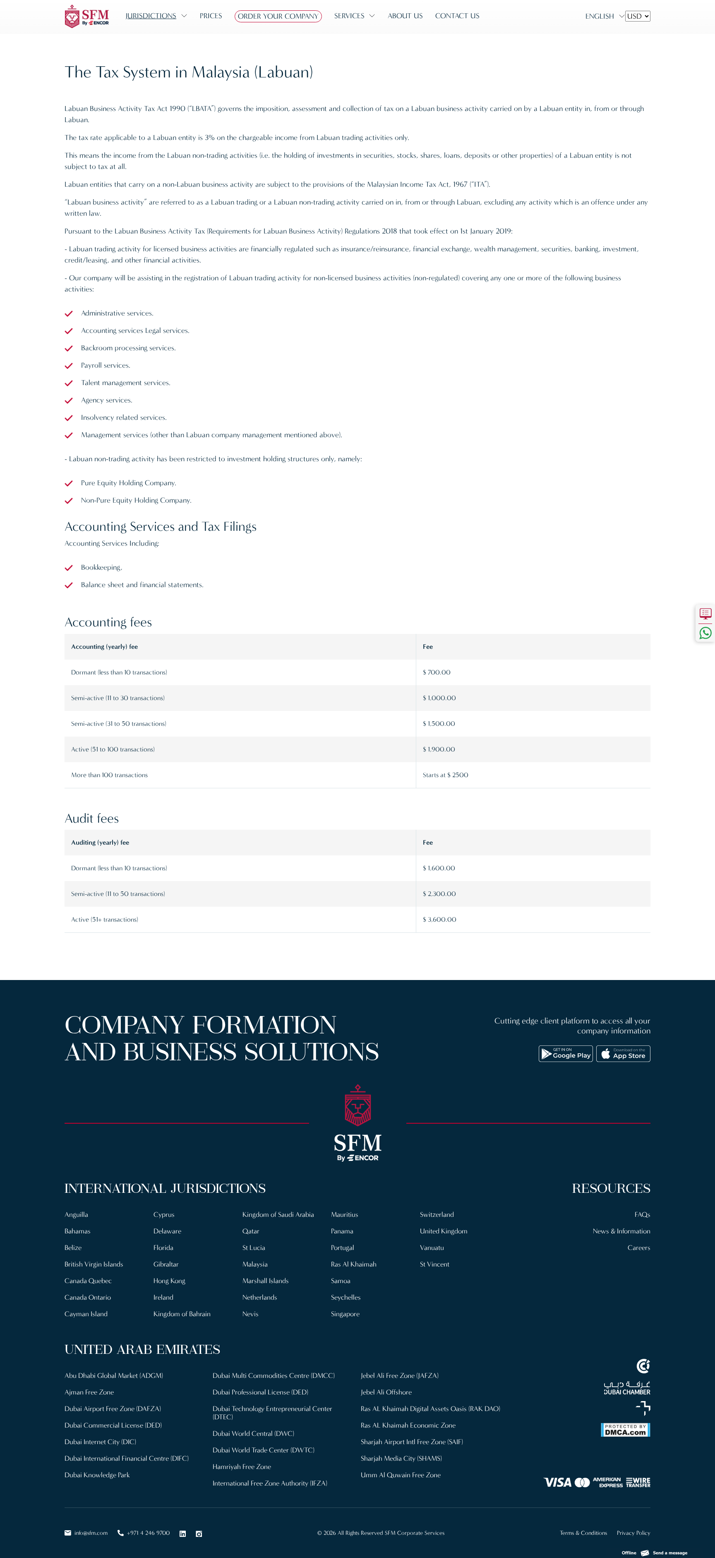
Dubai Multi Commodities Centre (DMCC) (274, 1375)
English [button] (599, 16)
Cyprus (164, 1214)
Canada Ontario (88, 1297)
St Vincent (434, 1264)
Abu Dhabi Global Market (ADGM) (114, 1375)
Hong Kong (169, 1280)
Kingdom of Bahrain (182, 1314)
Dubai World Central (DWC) (253, 1433)
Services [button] (349, 15)
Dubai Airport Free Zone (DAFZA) (113, 1408)
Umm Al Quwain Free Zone (401, 1475)
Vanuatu (432, 1247)
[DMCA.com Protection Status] (580, 1430)
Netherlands (259, 1297)
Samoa (340, 1280)
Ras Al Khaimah (354, 1264)
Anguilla (76, 1214)
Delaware (167, 1231)
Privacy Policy (633, 1532)
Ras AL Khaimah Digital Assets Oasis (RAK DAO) (430, 1408)
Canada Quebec (88, 1280)
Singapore (345, 1314)
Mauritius (344, 1214)
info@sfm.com (91, 1532)
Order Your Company (278, 16)
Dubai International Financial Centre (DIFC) (127, 1458)
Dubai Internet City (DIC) (100, 1442)
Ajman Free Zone (89, 1392)
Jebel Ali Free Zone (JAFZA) (400, 1375)
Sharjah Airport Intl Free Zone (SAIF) (412, 1442)
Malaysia (255, 1264)
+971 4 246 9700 (148, 1532)
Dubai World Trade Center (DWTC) (263, 1450)
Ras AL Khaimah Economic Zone (408, 1425)
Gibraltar (166, 1264)
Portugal (342, 1247)
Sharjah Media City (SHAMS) (401, 1458)
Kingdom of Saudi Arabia (278, 1214)
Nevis (250, 1314)
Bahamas (78, 1231)
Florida (163, 1247)
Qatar (250, 1231)
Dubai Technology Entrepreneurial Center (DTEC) (272, 1412)
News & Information (621, 1231)
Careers (639, 1247)
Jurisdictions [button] (150, 15)
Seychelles (346, 1297)
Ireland (163, 1297)
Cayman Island (86, 1314)
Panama (342, 1231)
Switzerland (437, 1214)
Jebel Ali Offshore (386, 1392)
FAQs (642, 1214)
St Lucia (253, 1247)
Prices (211, 15)
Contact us (457, 15)
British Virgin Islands (94, 1264)
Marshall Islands (265, 1280)
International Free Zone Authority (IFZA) (270, 1483)
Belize (73, 1247)
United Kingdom (444, 1231)
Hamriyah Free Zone (242, 1466)
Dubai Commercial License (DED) (113, 1425)
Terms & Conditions (583, 1532)
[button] (654, 1551)
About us (405, 15)
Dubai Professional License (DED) (260, 1392)
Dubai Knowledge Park (97, 1475)
